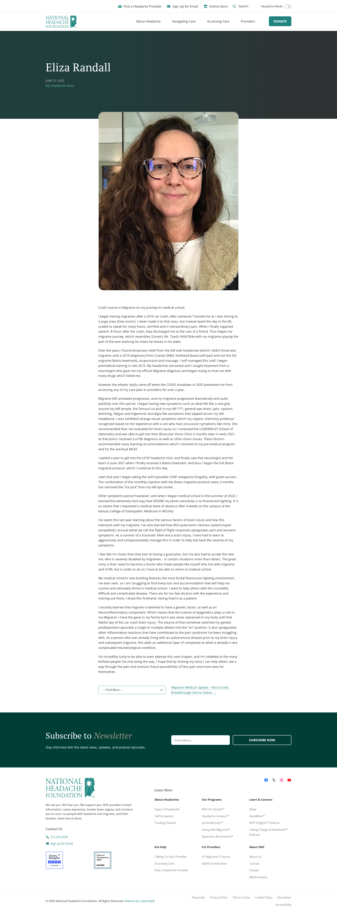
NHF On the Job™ (213, 809)
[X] (274, 780)
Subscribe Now (262, 740)
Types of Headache (167, 809)
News (252, 809)
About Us (255, 857)
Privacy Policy (219, 897)
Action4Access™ (212, 823)
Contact (254, 863)
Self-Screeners (164, 816)
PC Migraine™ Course (217, 856)
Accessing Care (164, 863)
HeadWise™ (257, 816)
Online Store (218, 6)
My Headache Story (60, 85)
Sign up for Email (62, 843)
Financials (198, 897)
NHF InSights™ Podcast (264, 823)
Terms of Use (241, 897)
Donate (280, 21)
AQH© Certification (214, 863)
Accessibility (283, 905)
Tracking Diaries (165, 823)
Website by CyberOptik (140, 901)
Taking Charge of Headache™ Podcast (268, 832)
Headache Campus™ (215, 816)
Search (242, 6)
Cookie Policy (263, 897)
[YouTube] (289, 780)
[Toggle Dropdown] (165, 21)
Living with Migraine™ (216, 830)
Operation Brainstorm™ (217, 836)
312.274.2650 (59, 837)
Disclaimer (284, 897)
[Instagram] (281, 780)
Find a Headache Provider (142, 6)
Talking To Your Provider (170, 857)
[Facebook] (266, 780)
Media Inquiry (258, 877)
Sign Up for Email (185, 6)
